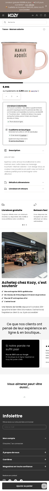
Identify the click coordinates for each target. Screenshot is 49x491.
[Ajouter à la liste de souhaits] (45, 29)
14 (16, 141)
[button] (24, 91)
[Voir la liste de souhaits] (41, 15)
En (33, 15)
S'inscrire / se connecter (13, 443)
